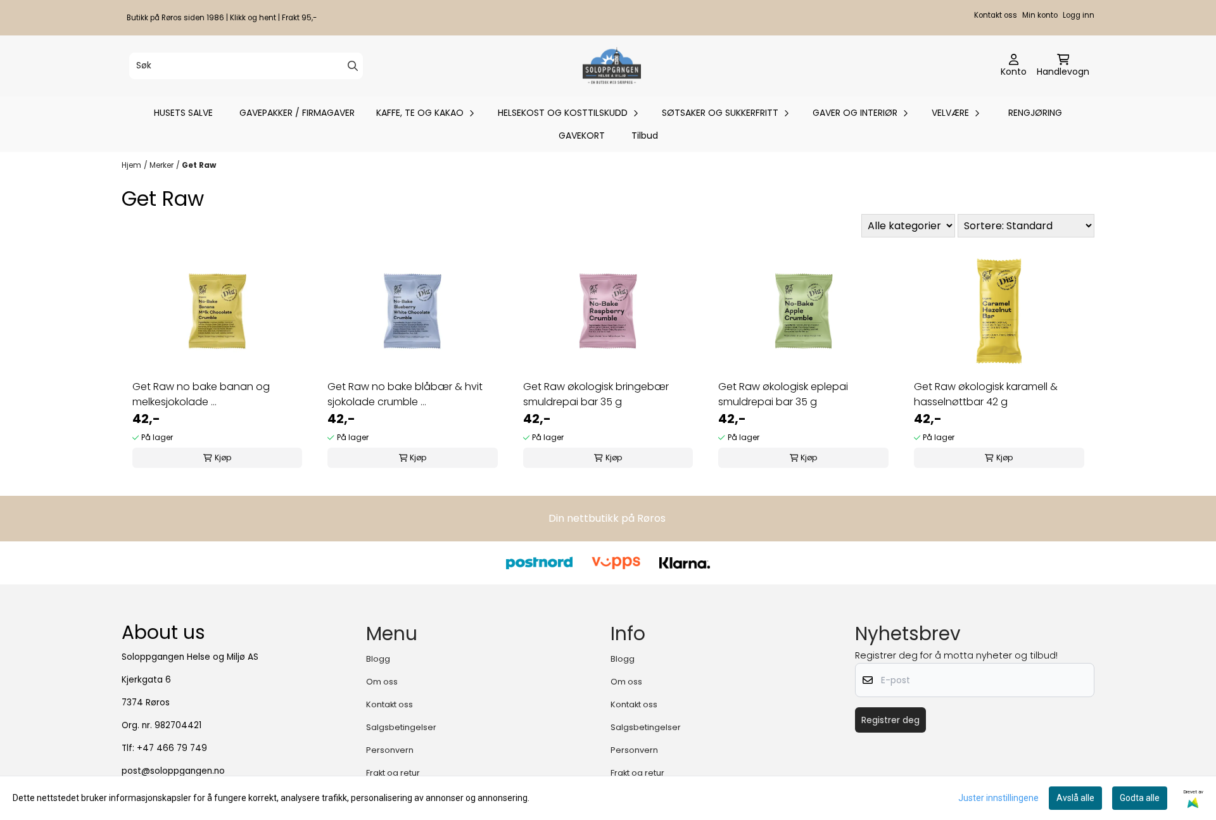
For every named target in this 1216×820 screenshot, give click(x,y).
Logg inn (1078, 15)
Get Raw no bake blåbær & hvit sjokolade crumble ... (405, 394)
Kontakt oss (995, 15)
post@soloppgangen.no (173, 771)
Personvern (390, 750)
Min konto (1040, 15)
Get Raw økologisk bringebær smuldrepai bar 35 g (596, 394)
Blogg (378, 658)
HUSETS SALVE (183, 112)
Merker (161, 165)
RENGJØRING (1035, 112)
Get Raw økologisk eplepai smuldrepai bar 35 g (783, 394)
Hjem (131, 165)
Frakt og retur (393, 772)
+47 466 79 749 (172, 748)
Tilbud (644, 135)
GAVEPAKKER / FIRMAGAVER (297, 112)
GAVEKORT (582, 135)
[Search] (352, 65)
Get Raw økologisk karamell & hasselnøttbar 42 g (986, 394)
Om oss (382, 681)
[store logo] (611, 66)
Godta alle (1140, 798)
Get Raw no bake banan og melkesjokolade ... (201, 394)
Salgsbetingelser (401, 727)
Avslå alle (1075, 798)
